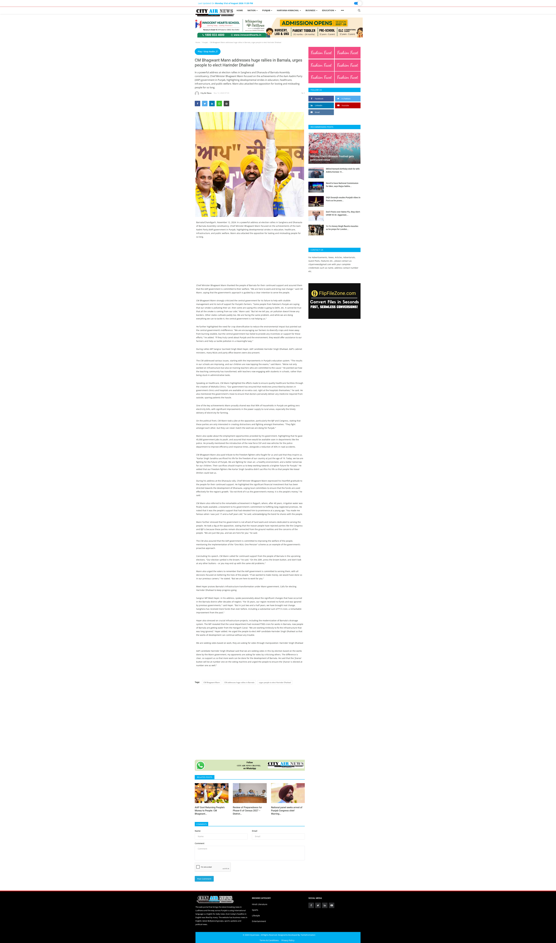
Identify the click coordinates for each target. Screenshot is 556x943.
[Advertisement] (250, 263)
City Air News (206, 93)
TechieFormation (308, 935)
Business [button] (311, 10)
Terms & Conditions (269, 940)
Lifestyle (256, 915)
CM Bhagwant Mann (211, 682)
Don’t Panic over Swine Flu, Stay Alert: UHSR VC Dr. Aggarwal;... (343, 213)
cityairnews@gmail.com (319, 264)
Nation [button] (251, 10)
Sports (255, 910)
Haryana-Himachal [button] (288, 10)
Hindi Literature (259, 904)
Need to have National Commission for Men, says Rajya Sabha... (342, 184)
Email (254, 830)
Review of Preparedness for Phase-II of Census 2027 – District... (247, 810)
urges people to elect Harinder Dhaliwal (275, 682)
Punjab (205, 42)
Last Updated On (225, 3)
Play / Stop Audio (206, 51)
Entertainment (259, 921)
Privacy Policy (287, 940)
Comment (199, 843)
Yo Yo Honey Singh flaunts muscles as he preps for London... (342, 227)
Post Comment (204, 878)
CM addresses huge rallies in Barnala (239, 682)
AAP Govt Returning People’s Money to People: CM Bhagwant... (210, 810)
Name (198, 830)
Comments (201, 824)
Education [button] (328, 10)
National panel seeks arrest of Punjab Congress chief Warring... (286, 810)
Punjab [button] (266, 10)
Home (240, 10)
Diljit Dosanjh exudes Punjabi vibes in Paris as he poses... (343, 199)
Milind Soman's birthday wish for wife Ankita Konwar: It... (343, 170)
